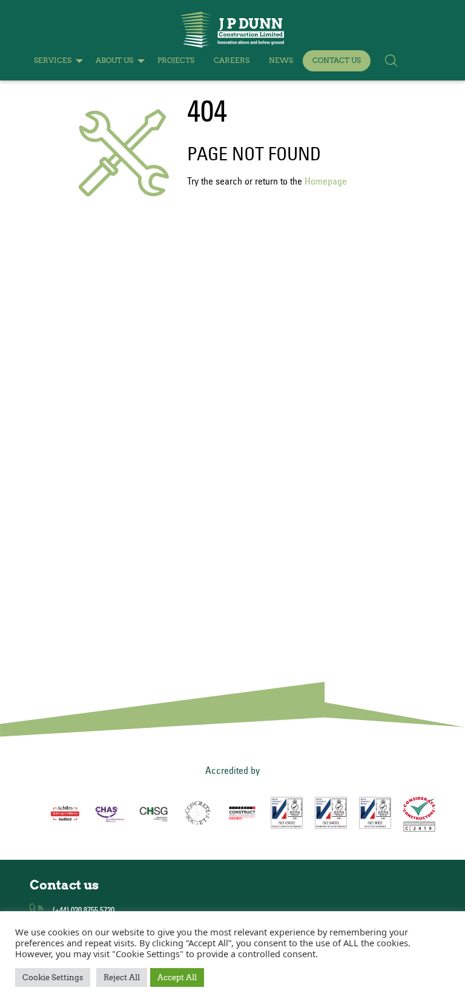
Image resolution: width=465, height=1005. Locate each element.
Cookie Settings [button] (52, 977)
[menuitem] (55, 60)
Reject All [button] (122, 977)
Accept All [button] (177, 977)
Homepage (326, 181)
